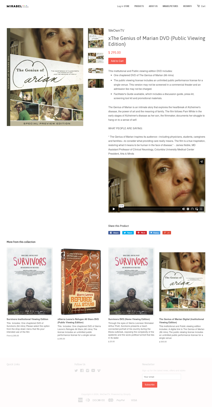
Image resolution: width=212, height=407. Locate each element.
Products (139, 6)
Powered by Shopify (121, 394)
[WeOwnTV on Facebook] (82, 371)
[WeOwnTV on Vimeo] (99, 371)
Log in (120, 6)
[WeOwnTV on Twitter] (76, 371)
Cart (203, 6)
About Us (153, 6)
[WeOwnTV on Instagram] (87, 371)
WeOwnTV (187, 6)
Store (126, 6)
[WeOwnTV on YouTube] (93, 371)
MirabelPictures (170, 6)
